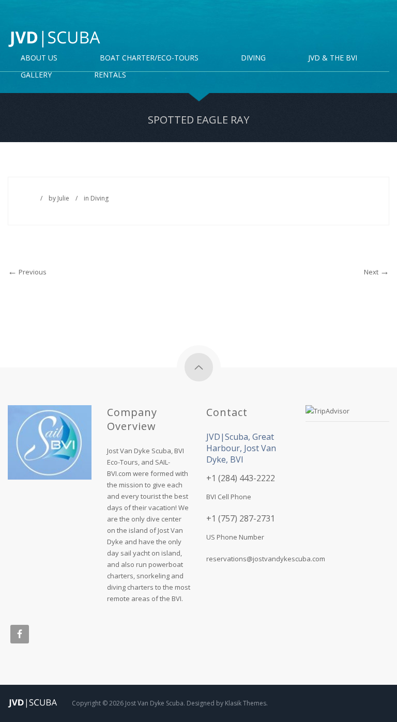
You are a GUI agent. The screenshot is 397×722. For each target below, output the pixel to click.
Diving (99, 198)
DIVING (253, 58)
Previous (32, 271)
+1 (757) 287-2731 (240, 518)
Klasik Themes (245, 703)
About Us (39, 58)
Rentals (110, 75)
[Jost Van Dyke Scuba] (54, 38)
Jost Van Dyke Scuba (154, 703)
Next (372, 271)
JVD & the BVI (332, 58)
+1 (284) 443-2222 (240, 478)
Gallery (36, 75)
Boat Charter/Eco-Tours (149, 58)
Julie (63, 198)
